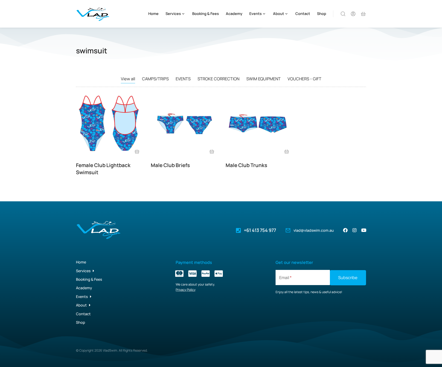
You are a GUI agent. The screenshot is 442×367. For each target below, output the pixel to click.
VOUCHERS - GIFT (304, 78)
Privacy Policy (185, 289)
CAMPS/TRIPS (155, 78)
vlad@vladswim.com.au (314, 230)
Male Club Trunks (246, 165)
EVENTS (183, 78)
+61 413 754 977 (260, 230)
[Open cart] (363, 14)
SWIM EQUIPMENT (263, 78)
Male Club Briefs (170, 165)
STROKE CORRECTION (218, 78)
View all (128, 78)
